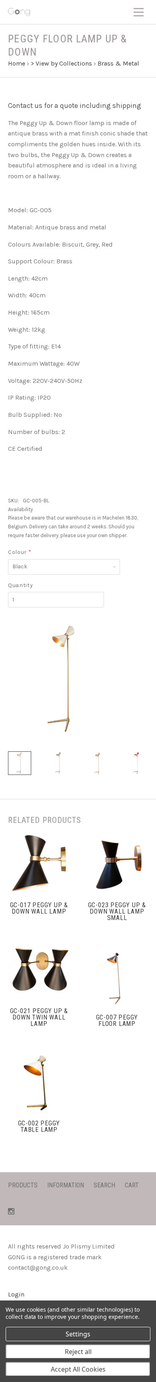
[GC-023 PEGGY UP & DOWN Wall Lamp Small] (117, 863)
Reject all (78, 1351)
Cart (132, 1185)
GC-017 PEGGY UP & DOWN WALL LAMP (39, 908)
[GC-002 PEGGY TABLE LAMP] (39, 1081)
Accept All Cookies (78, 1369)
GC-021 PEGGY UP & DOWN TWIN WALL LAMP (39, 1017)
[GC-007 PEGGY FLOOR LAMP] (117, 975)
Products (23, 1185)
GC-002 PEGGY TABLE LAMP (39, 1126)
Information (65, 1185)
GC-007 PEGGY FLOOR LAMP (117, 1021)
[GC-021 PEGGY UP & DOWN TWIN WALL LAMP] (39, 969)
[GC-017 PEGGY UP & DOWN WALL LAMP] (39, 863)
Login (16, 1294)
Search (104, 1185)
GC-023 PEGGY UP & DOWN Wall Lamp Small (117, 911)
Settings (78, 1334)
